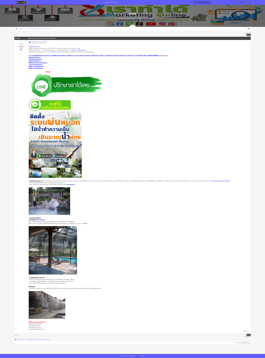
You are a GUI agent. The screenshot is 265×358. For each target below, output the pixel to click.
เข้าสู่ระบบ (137, 18)
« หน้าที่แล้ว (246, 33)
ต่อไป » (249, 33)
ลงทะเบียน (145, 18)
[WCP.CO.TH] (21, 2)
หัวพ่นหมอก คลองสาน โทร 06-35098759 (39, 41)
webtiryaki (142, 356)
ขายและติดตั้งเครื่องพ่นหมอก (54, 52)
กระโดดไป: (235, 342)
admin (21, 41)
